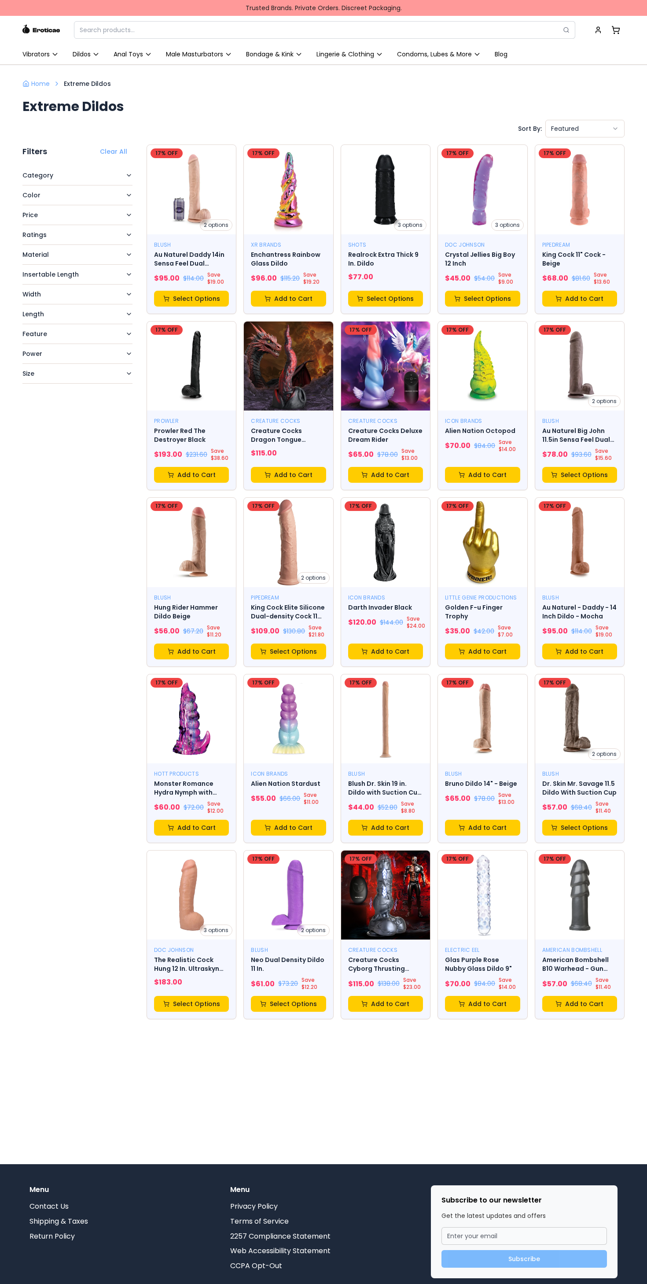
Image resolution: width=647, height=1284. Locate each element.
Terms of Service (259, 1221)
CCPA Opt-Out (256, 1266)
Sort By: (530, 128)
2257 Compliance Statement (280, 1236)
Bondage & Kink (270, 54)
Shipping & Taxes (58, 1221)
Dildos (82, 54)
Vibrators (36, 54)
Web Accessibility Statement (280, 1251)
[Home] (41, 30)
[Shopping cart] (616, 30)
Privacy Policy (254, 1206)
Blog (501, 54)
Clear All (113, 151)
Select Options (196, 298)
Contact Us (49, 1206)
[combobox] (585, 128)
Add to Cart (293, 298)
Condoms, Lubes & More (434, 54)
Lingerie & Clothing (345, 54)
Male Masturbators (194, 54)
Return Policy (52, 1236)
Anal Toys (128, 54)
